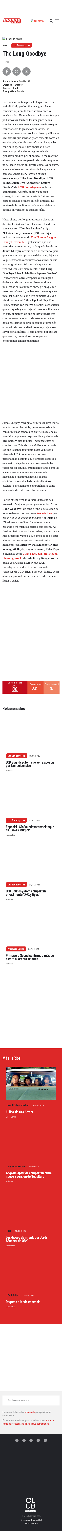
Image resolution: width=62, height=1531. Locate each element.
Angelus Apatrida (16, 1166)
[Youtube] (45, 1440)
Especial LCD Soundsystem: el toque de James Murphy (30, 828)
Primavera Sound (15, 949)
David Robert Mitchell (18, 1105)
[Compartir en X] (16, 71)
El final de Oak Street (19, 1112)
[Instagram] (31, 1440)
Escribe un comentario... (19, 1400)
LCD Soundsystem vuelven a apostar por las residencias (30, 764)
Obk (9, 1231)
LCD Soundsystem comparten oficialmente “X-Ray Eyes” (26, 893)
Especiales (10, 835)
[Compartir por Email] (26, 71)
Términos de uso (31, 1523)
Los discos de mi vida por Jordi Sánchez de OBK (26, 1239)
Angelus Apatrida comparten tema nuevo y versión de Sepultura (28, 1175)
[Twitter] (17, 1440)
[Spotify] (38, 1440)
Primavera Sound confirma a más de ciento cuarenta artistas (30, 957)
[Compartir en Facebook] (6, 71)
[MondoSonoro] (12, 20)
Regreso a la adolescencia (23, 1302)
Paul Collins (13, 1295)
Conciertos (10, 1306)
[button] (37, 21)
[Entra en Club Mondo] (31, 1505)
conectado (30, 1412)
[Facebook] (24, 1440)
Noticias (9, 770)
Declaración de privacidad (31, 1520)
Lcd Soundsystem (21, 45)
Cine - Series (11, 1117)
